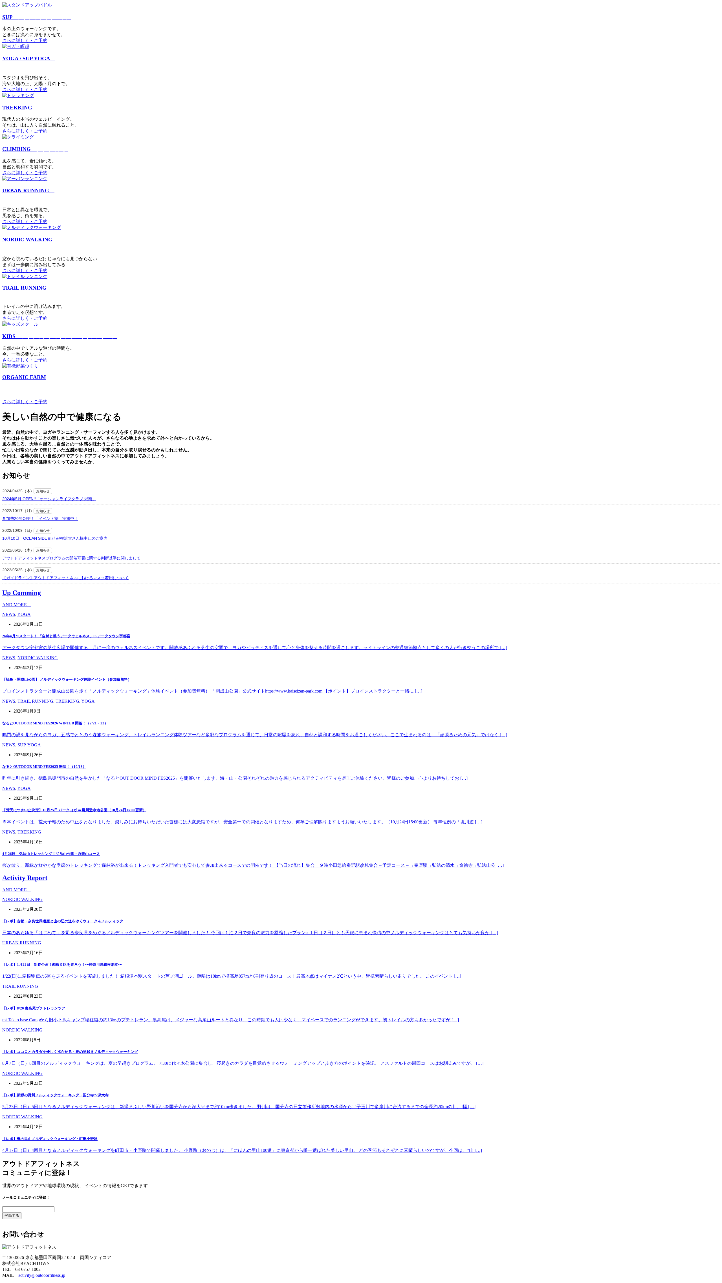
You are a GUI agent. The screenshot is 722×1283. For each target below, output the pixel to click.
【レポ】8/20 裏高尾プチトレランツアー (35, 1008)
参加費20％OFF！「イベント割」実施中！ (40, 518)
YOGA (24, 614)
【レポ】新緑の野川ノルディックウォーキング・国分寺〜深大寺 (55, 1095)
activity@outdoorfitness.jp (41, 1275)
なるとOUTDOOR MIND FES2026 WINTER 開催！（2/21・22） (55, 723)
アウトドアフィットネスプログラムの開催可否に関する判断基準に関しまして (71, 558)
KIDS (59, 336)
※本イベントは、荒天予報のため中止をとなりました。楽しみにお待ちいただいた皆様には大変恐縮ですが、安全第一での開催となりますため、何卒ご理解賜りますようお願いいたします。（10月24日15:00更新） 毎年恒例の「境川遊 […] (242, 821)
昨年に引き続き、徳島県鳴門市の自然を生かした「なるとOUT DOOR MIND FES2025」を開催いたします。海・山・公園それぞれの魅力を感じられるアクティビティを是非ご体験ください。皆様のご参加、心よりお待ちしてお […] (235, 778)
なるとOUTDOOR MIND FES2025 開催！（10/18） (44, 766)
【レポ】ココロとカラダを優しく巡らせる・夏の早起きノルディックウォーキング (70, 1052)
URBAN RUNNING (21, 942)
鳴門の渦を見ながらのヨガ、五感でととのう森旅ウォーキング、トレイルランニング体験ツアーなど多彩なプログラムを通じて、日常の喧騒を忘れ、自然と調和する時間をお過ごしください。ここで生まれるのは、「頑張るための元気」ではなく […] (254, 734)
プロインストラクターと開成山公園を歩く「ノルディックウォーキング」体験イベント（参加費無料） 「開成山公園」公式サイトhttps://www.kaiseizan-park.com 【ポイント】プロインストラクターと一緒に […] (212, 691)
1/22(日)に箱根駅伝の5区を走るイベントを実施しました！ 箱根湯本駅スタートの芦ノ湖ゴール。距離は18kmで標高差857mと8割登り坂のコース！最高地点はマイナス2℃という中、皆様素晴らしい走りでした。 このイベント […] (231, 976)
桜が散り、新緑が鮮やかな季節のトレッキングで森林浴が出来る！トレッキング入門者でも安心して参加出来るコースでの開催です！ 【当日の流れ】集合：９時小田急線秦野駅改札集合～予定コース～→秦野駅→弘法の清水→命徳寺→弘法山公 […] (253, 865)
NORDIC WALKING (37, 657)
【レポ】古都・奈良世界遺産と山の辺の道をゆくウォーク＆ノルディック (62, 921)
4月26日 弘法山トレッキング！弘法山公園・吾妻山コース (51, 854)
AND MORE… (16, 604)
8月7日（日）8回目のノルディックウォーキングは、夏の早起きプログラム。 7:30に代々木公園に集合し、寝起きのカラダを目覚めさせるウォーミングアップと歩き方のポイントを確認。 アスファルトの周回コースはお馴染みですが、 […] (242, 1063)
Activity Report (24, 877)
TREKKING (36, 108)
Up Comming (21, 592)
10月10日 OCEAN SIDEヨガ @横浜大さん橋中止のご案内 (54, 538)
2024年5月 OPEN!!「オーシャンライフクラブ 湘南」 (49, 499)
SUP (36, 17)
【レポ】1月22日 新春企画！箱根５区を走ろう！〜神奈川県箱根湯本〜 (62, 964)
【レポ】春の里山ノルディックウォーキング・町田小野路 (50, 1139)
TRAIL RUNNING (35, 701)
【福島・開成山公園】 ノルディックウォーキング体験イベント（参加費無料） (66, 679)
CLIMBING (35, 149)
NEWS (8, 614)
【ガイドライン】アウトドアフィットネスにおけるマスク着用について (65, 578)
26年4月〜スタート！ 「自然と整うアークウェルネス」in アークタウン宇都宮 (66, 636)
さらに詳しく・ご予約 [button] (24, 40)
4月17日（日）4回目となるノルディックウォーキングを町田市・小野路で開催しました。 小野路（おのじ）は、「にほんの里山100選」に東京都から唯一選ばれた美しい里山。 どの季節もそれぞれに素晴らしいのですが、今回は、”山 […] (242, 1150)
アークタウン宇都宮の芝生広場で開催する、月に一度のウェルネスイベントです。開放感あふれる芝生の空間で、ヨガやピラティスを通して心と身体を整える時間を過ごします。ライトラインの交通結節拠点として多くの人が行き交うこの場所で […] (254, 647)
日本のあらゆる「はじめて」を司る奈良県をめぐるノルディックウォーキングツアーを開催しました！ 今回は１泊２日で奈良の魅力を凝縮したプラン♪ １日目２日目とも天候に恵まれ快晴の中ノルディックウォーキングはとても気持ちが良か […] (250, 932)
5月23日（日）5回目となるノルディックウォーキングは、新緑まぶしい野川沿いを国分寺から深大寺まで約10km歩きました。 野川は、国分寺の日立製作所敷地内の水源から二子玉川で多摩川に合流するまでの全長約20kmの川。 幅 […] (239, 1106)
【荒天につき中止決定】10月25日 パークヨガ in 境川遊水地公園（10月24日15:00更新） (74, 810)
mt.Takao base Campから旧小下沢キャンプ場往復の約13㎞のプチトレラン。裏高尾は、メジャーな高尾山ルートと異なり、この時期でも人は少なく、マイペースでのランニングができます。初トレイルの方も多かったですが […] (230, 1019)
